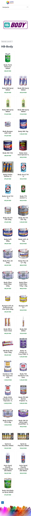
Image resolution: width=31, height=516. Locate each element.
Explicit (15, 513)
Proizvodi (13, 509)
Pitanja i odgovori (20, 509)
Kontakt (28, 509)
